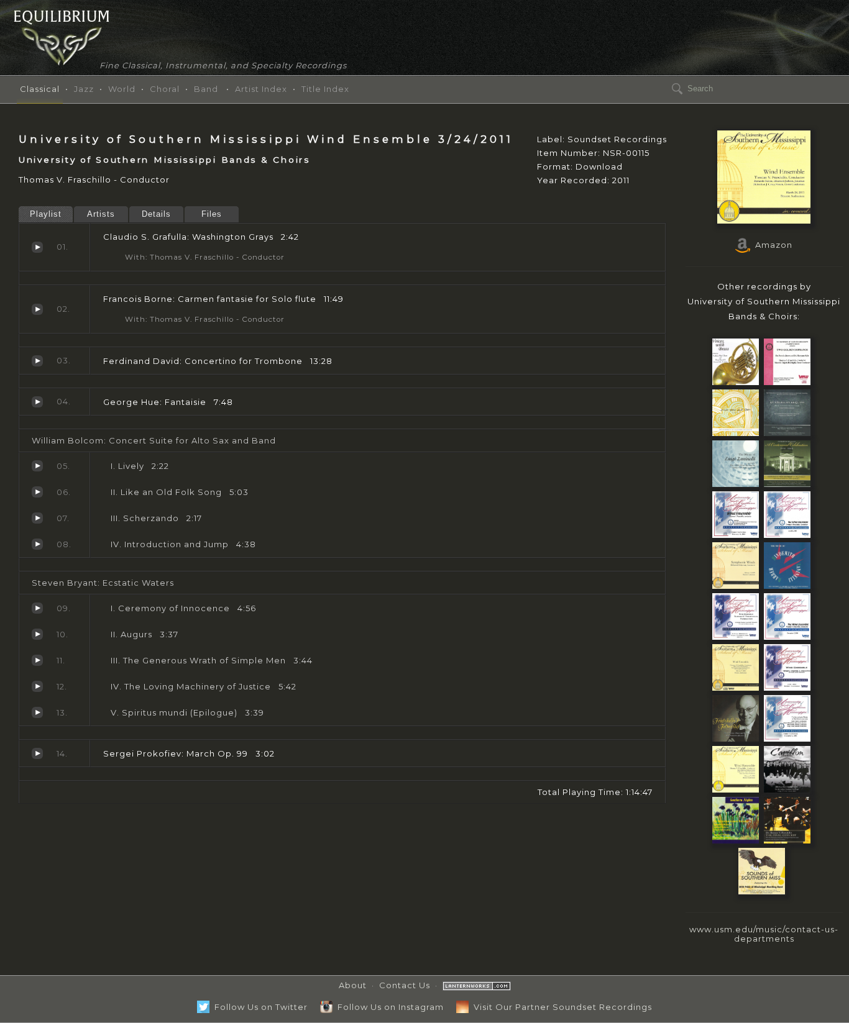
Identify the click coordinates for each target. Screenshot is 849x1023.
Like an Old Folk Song (37, 492)
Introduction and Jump (37, 544)
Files (211, 214)
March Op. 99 (37, 753)
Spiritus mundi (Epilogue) (37, 712)
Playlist (46, 214)
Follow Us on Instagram (388, 1007)
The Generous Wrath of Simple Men (37, 660)
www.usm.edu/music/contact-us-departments (763, 933)
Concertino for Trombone (37, 360)
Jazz (84, 89)
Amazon (771, 245)
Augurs (37, 634)
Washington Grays (37, 247)
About (353, 985)
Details (156, 214)
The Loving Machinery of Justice (37, 686)
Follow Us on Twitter (258, 1007)
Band (206, 89)
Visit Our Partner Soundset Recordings (560, 1007)
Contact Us (404, 985)
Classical (40, 89)
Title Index (325, 89)
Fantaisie (37, 401)
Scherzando (37, 518)
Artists (101, 214)
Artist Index (261, 89)
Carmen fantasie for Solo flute (37, 309)
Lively (37, 465)
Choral (165, 89)
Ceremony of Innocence (37, 608)
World (121, 89)
